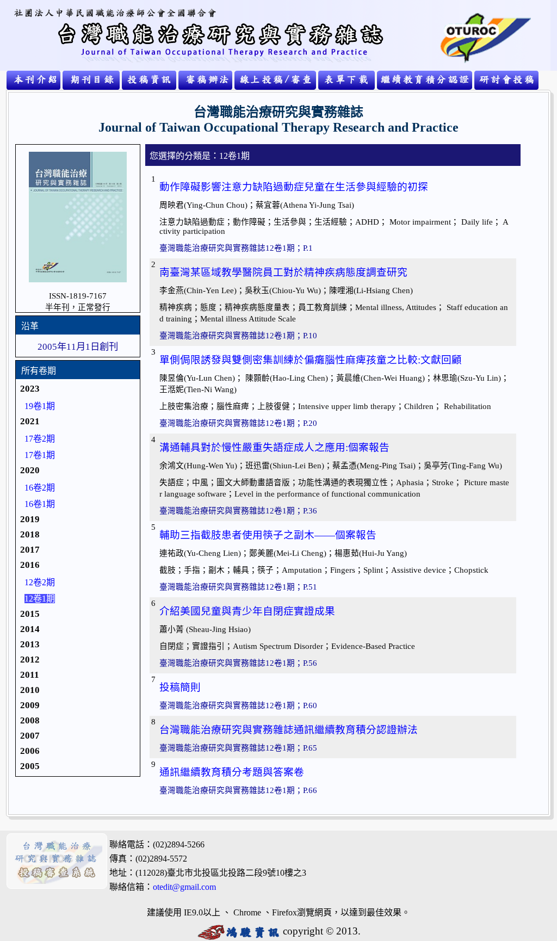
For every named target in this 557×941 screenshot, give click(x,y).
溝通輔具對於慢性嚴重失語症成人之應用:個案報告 (274, 447)
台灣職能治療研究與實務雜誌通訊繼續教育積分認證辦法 (288, 729)
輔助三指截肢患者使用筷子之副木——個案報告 (267, 535)
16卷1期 (39, 504)
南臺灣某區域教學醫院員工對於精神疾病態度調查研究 (283, 272)
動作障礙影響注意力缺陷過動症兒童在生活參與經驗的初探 (293, 187)
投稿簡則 (180, 687)
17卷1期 (39, 455)
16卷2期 (39, 487)
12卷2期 (39, 582)
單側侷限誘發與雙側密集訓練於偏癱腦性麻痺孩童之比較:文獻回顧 (310, 360)
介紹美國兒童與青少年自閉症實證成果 (247, 611)
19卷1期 (39, 406)
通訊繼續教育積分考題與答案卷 (231, 772)
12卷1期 (39, 598)
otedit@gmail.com (184, 887)
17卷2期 (39, 438)
